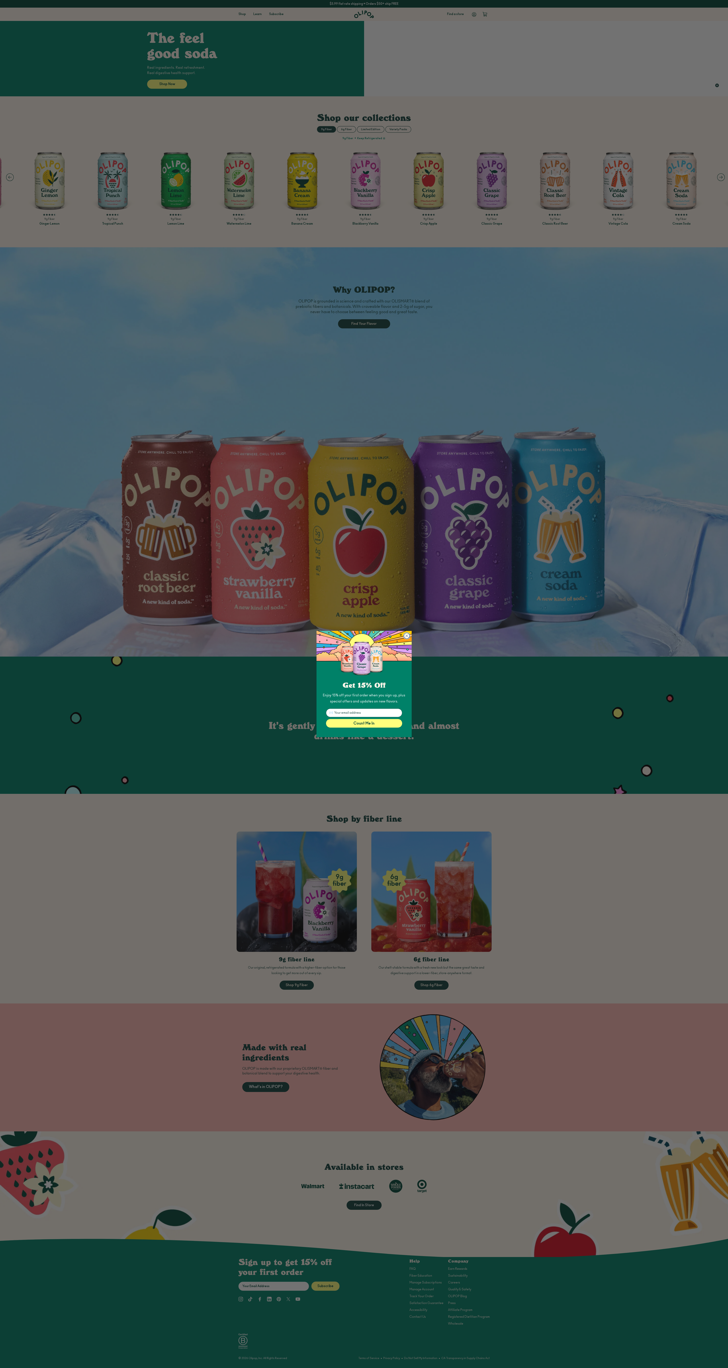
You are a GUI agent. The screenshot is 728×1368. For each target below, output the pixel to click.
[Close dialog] (406, 636)
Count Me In (364, 723)
